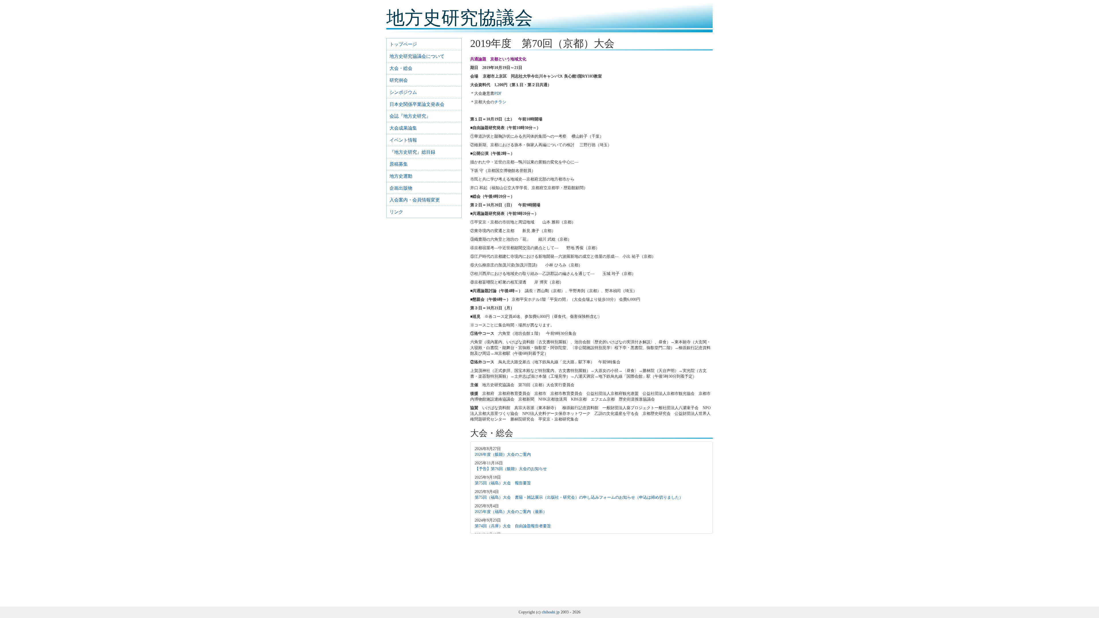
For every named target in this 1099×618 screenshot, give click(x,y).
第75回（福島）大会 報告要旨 (503, 483)
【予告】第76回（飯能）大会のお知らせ (511, 469)
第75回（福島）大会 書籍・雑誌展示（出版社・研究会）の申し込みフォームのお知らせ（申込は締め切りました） (579, 497)
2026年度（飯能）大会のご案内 (503, 454)
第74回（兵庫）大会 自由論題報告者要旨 (513, 526)
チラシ (500, 102)
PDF (498, 93)
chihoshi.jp (551, 612)
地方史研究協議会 (459, 18)
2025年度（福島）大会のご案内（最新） (511, 512)
